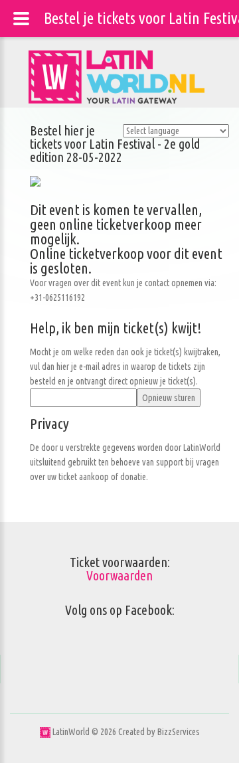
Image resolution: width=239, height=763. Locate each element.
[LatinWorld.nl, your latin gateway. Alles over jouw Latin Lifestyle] (45, 731)
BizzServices (178, 731)
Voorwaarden (119, 575)
